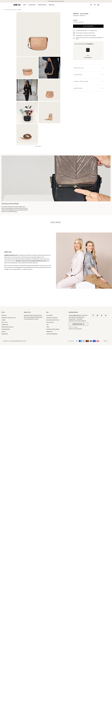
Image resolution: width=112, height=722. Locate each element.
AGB (47, 324)
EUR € (105, 341)
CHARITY (4, 331)
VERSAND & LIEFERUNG (51, 317)
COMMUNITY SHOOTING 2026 (9, 317)
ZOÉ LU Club (4, 322)
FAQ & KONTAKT (50, 322)
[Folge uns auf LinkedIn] (106, 315)
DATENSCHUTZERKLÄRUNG (52, 329)
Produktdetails (79, 67)
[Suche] (91, 5)
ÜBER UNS (4, 315)
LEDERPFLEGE (5, 324)
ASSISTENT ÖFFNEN (77, 324)
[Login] (95, 5)
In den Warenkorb (88, 26)
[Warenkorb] (98, 4)
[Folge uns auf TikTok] (102, 315)
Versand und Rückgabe (81, 81)
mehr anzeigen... (38, 146)
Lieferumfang (78, 74)
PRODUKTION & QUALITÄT (8, 327)
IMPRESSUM (49, 331)
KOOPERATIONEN (6, 329)
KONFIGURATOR (42, 5)
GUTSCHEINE (49, 315)
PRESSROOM (5, 334)
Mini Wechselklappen (88, 56)
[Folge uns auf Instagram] (97, 315)
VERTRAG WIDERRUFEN (51, 334)
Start (4, 9)
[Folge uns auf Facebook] (93, 315)
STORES (3, 320)
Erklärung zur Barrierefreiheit (75, 328)
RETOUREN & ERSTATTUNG (52, 320)
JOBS (47, 327)
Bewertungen (78, 88)
